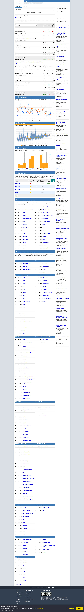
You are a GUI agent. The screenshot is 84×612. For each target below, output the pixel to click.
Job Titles (18, 336)
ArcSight (24, 580)
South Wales (17, 183)
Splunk (24, 568)
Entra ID (44, 239)
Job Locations (61, 18)
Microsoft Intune (46, 542)
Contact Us (18, 603)
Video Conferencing (27, 440)
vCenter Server (46, 549)
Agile (24, 466)
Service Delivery (26, 463)
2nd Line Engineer (26, 373)
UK (16, 17)
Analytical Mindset (26, 425)
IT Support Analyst (26, 392)
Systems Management (41, 537)
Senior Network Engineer (28, 352)
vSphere (44, 236)
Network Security (26, 301)
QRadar (44, 552)
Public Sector (45, 280)
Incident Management (27, 490)
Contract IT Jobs (19, 592)
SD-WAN (24, 327)
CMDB (24, 416)
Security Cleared (46, 221)
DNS (24, 233)
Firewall (24, 242)
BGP (24, 298)
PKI (23, 404)
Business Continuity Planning (28, 478)
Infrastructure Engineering (28, 209)
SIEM (44, 224)
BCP (23, 472)
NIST (44, 510)
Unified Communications (28, 321)
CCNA (24, 534)
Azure (44, 269)
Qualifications (18, 505)
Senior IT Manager (26, 398)
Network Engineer (26, 349)
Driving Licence (26, 437)
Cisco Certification (46, 206)
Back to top (19, 584)
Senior (24, 339)
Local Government (46, 298)
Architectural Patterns (27, 469)
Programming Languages (41, 443)
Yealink (24, 577)
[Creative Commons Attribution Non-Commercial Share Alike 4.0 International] (54, 593)
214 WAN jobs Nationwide (62, 27)
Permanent (18, 6)
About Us (18, 601)
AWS (44, 272)
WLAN (24, 221)
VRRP (24, 333)
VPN (24, 212)
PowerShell (45, 218)
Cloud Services (39, 260)
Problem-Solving (46, 209)
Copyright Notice (29, 593)
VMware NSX (25, 548)
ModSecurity (45, 339)
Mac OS (44, 415)
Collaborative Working (27, 481)
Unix (44, 412)
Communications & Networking (26, 38)
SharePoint (25, 266)
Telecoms (45, 289)
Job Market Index (27, 3)
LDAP (44, 342)
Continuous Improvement (28, 484)
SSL (23, 319)
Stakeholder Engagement (28, 496)
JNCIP (24, 531)
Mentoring (25, 493)
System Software (19, 537)
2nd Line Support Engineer (28, 379)
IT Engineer (25, 386)
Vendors (17, 557)
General (38, 275)
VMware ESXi (25, 554)
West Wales (17, 186)
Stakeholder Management (28, 499)
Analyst (24, 359)
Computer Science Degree (48, 215)
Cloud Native (25, 413)
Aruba (24, 571)
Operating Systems (40, 401)
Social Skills (45, 277)
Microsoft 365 (46, 242)
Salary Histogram (62, 14)
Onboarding (25, 419)
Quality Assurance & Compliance (42, 505)
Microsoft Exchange (27, 263)
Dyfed (16, 192)
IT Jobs (17, 590)
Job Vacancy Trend (62, 8)
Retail (44, 301)
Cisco (24, 565)
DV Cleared (25, 528)
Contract (25, 6)
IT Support (25, 389)
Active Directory (26, 227)
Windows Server (26, 239)
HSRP (24, 324)
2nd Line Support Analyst (28, 376)
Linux (44, 409)
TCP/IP (24, 304)
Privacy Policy (28, 595)
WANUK (17, 196)
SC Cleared (45, 248)
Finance (44, 286)
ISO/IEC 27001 (46, 507)
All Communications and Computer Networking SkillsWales (28, 62)
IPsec (24, 313)
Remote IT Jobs (19, 594)
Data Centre (25, 407)
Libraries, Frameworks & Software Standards (45, 336)
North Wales (17, 189)
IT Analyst (25, 370)
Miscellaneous (18, 401)
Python (44, 448)
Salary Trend (61, 11)
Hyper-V (24, 551)
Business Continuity (27, 475)
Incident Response (46, 233)
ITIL (23, 248)
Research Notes (19, 596)
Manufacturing (46, 295)
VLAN (24, 330)
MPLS (44, 245)
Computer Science (46, 212)
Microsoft (25, 236)
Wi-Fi (24, 307)
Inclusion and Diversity (47, 292)
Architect (25, 362)
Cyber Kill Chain (26, 431)
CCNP (44, 230)
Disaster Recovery (26, 487)
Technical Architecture (27, 502)
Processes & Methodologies (21, 443)
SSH (23, 316)
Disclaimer (27, 601)
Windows (25, 224)
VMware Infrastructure (27, 218)
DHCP (24, 230)
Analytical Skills (46, 283)
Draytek (24, 574)
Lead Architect (26, 367)
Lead (24, 365)
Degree (24, 245)
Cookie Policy (28, 597)
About (41, 3)
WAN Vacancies (35, 3)
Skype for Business (26, 269)
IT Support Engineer (27, 395)
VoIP (24, 310)
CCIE (44, 227)
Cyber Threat (25, 434)
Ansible (44, 539)
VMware (24, 215)
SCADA (24, 422)
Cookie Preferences (29, 599)
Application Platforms (20, 260)
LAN (24, 206)
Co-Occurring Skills (62, 21)
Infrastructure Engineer (27, 342)
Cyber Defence (26, 428)
